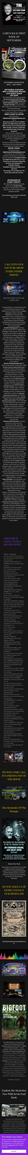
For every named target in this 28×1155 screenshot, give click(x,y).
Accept (13, 1151)
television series (10, 498)
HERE (17, 460)
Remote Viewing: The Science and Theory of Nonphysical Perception (14, 399)
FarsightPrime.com (19, 378)
